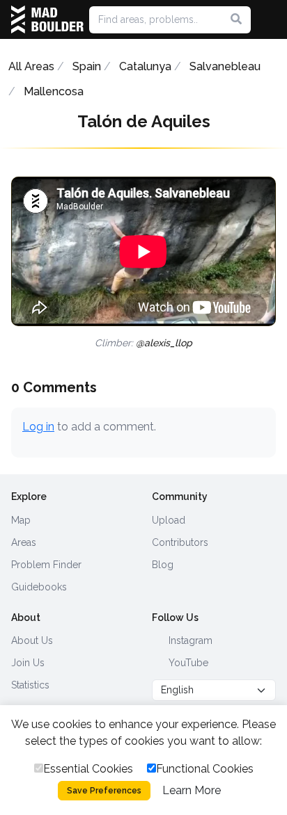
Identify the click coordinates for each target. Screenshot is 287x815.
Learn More (191, 790)
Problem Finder (46, 564)
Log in (38, 426)
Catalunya (145, 66)
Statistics (30, 685)
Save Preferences (104, 791)
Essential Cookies (88, 768)
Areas (23, 542)
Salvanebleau (225, 66)
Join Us (28, 662)
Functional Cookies (205, 768)
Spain (86, 66)
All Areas (31, 66)
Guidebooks (39, 586)
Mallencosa (54, 91)
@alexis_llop (164, 342)
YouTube (187, 662)
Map (21, 520)
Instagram (189, 640)
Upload (168, 520)
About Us (32, 640)
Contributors (180, 542)
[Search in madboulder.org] (236, 19)
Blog (162, 564)
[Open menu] (270, 19)
